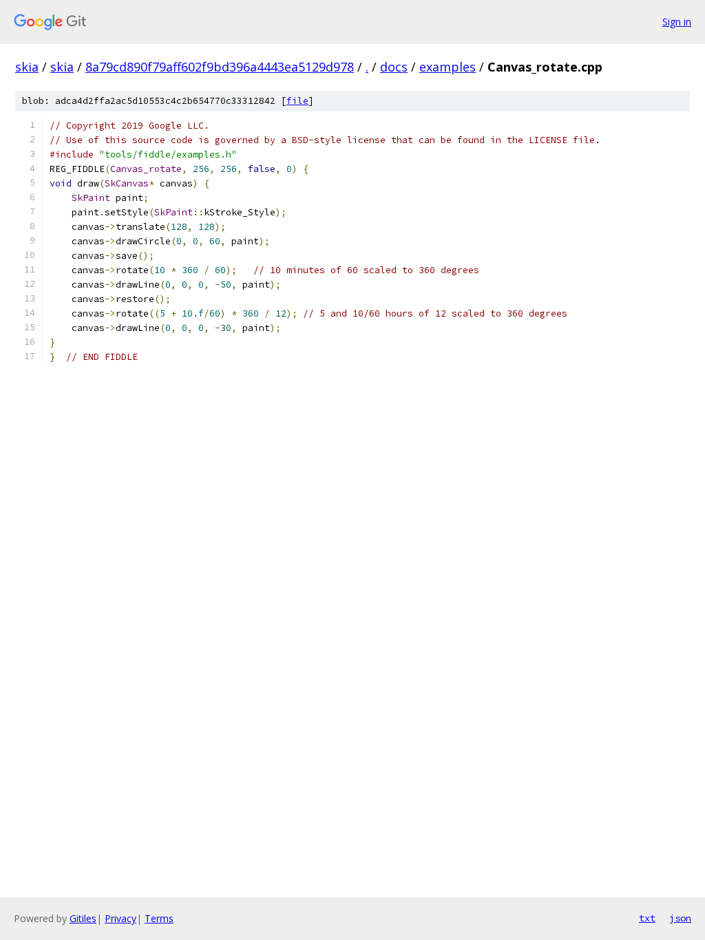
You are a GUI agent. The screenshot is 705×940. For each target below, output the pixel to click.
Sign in (676, 21)
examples (447, 66)
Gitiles (83, 918)
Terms (159, 918)
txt (647, 918)
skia (27, 66)
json (680, 918)
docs (394, 66)
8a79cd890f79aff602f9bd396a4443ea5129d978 (219, 66)
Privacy (120, 918)
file (297, 101)
